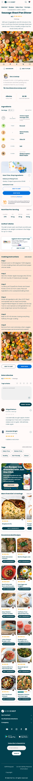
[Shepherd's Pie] (13, 513)
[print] (3, 64)
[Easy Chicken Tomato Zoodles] (8, 606)
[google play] (10, 736)
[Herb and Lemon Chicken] (8, 551)
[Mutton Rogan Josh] (24, 551)
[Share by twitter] (23, 64)
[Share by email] (29, 64)
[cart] (29, 2)
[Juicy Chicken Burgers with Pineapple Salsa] (8, 634)
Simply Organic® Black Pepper (25, 154)
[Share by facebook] (16, 64)
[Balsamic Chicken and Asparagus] (24, 689)
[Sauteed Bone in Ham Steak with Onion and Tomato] (8, 661)
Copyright (9, 772)
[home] (10, 2)
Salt (21, 146)
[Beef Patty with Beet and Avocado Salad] (8, 578)
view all (29, 493)
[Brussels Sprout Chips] (24, 661)
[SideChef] (8, 712)
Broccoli (22, 126)
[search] (26, 2)
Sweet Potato (24, 132)
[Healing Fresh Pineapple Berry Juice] (24, 634)
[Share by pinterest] (10, 64)
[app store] (23, 736)
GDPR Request (9, 767)
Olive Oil (22, 139)
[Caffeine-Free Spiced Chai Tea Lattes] (24, 606)
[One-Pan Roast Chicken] (8, 689)
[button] (2, 2)
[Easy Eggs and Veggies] (24, 578)
